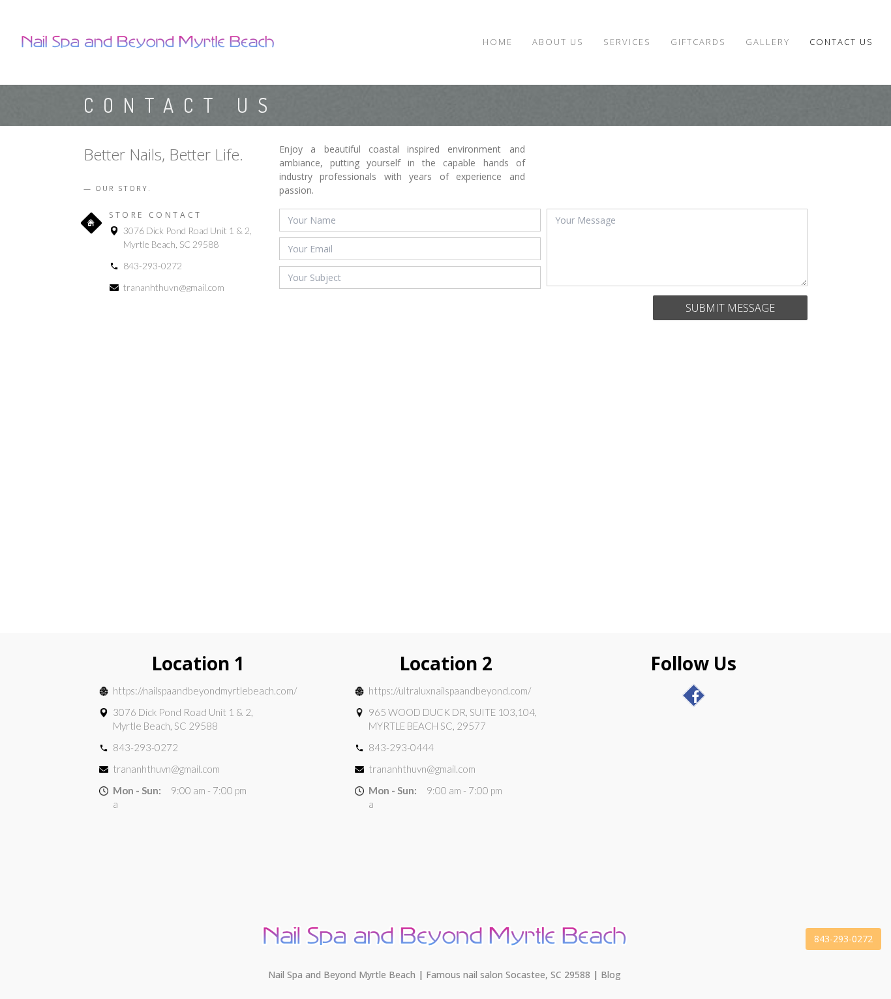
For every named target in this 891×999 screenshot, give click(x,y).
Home (498, 42)
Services (627, 42)
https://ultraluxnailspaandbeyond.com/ (450, 690)
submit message (730, 308)
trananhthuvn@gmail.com (173, 287)
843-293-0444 (401, 747)
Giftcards (698, 42)
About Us (558, 42)
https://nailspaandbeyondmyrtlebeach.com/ (205, 690)
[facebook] (693, 695)
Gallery (768, 42)
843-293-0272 (152, 265)
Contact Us (841, 42)
